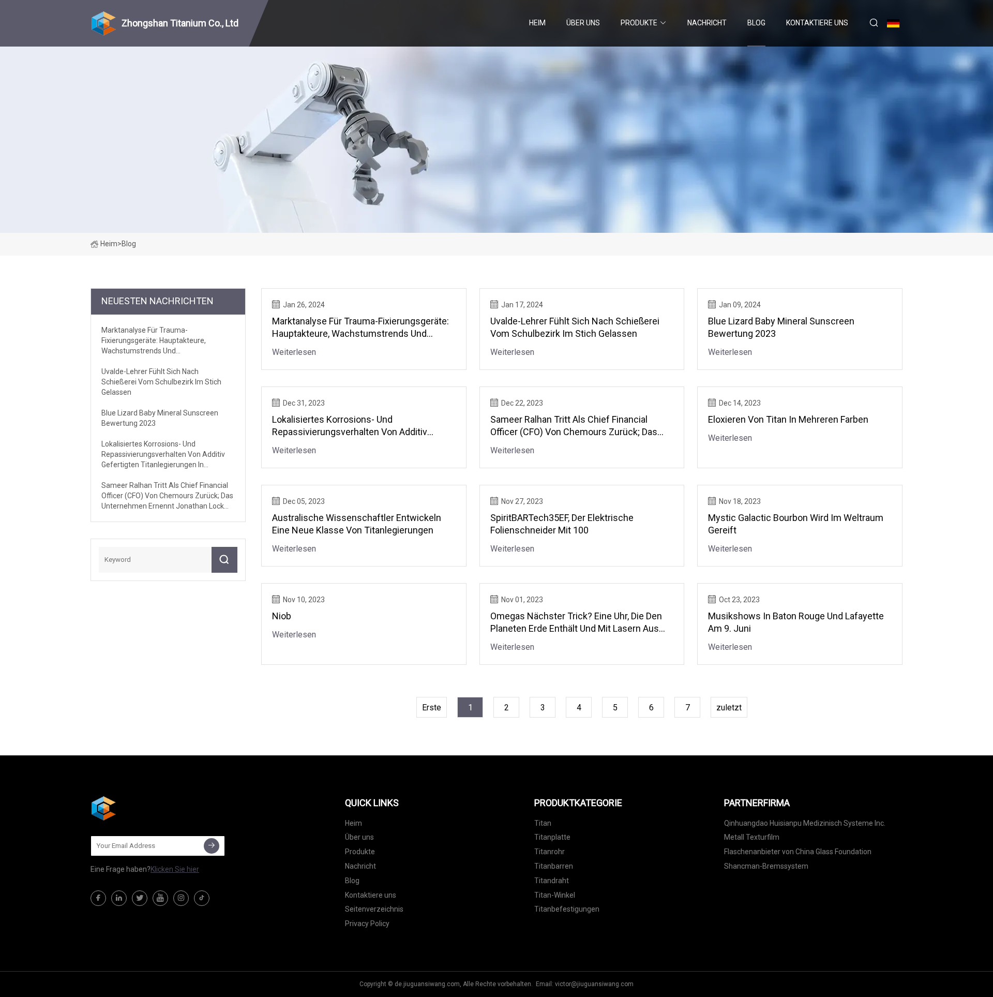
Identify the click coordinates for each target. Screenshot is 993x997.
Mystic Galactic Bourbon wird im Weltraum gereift (795, 523)
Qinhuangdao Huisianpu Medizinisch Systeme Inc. (804, 823)
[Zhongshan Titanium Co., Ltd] (142, 808)
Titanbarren (553, 866)
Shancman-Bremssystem (766, 866)
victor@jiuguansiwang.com (594, 984)
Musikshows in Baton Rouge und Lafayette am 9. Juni (796, 622)
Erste (431, 707)
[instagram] (181, 898)
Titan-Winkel (554, 895)
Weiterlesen (294, 352)
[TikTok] (201, 898)
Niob (281, 616)
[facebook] (98, 898)
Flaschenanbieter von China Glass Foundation (797, 851)
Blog (756, 23)
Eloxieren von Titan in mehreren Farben (788, 419)
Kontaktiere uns (817, 23)
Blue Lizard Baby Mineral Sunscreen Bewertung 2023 (781, 327)
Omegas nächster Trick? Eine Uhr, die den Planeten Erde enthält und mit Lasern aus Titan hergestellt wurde (576, 623)
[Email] (211, 846)
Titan (542, 823)
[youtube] (160, 898)
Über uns (583, 23)
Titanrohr (549, 851)
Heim (537, 23)
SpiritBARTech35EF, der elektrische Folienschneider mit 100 (562, 523)
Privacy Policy (367, 923)
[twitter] (139, 898)
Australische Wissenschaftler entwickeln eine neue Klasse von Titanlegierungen (356, 523)
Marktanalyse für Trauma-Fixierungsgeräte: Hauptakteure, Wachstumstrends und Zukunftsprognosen (360, 328)
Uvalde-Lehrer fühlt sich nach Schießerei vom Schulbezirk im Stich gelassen (574, 327)
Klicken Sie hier (175, 869)
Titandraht (551, 880)
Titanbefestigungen (566, 909)
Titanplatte (552, 837)
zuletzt (729, 707)
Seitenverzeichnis (374, 909)
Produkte (639, 23)
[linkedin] (119, 898)
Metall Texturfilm (751, 837)
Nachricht (707, 23)
